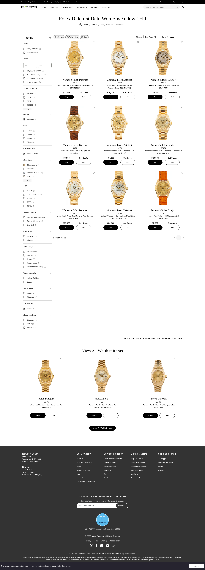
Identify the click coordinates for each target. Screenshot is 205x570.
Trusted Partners (82, 478)
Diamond (32, 169)
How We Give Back (83, 470)
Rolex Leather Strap (36, 267)
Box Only (32, 225)
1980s (31, 191)
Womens (32, 119)
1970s (30, 206)
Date (30, 308)
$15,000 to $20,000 (36, 78)
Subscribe (121, 506)
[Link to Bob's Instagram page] (101, 545)
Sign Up (175, 2)
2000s (31, 198)
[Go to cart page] (183, 7)
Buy (66, 97)
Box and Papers (35, 221)
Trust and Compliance (84, 462)
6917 (30, 101)
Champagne (33, 165)
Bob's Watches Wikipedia (86, 482)
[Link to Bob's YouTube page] (107, 545)
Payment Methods (110, 466)
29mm (31, 138)
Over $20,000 (34, 82)
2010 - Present (34, 195)
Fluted (31, 293)
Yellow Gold (33, 154)
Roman (31, 327)
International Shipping (165, 462)
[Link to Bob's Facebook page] (96, 545)
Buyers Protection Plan (139, 466)
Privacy (88, 541)
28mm (31, 135)
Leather (31, 255)
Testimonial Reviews (138, 478)
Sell (83, 97)
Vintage (31, 240)
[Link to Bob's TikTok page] (113, 545)
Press (79, 474)
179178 (31, 94)
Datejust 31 (32, 52)
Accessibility (115, 541)
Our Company (84, 454)
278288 (31, 105)
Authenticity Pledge (138, 462)
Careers (79, 466)
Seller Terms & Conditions (113, 459)
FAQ (105, 474)
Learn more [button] (66, 566)
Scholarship (108, 478)
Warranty (161, 470)
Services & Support (113, 454)
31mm (30, 142)
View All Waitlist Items (102, 428)
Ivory (30, 176)
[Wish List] (61, 359)
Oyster (31, 259)
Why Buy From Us (137, 459)
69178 (31, 97)
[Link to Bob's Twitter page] (91, 545)
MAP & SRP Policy (137, 470)
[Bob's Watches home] (29, 7)
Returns (160, 466)
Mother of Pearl (35, 172)
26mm (31, 131)
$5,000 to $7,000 (35, 71)
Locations (167, 2)
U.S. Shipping (162, 459)
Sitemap (104, 541)
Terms (96, 541)
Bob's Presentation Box (38, 217)
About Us (80, 459)
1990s (30, 202)
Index (30, 324)
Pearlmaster (33, 263)
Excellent (32, 236)
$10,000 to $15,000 (36, 74)
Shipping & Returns (168, 454)
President (32, 251)
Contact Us (157, 2)
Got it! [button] (196, 566)
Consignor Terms (110, 462)
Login (182, 2)
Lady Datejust (34, 49)
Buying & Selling (139, 454)
